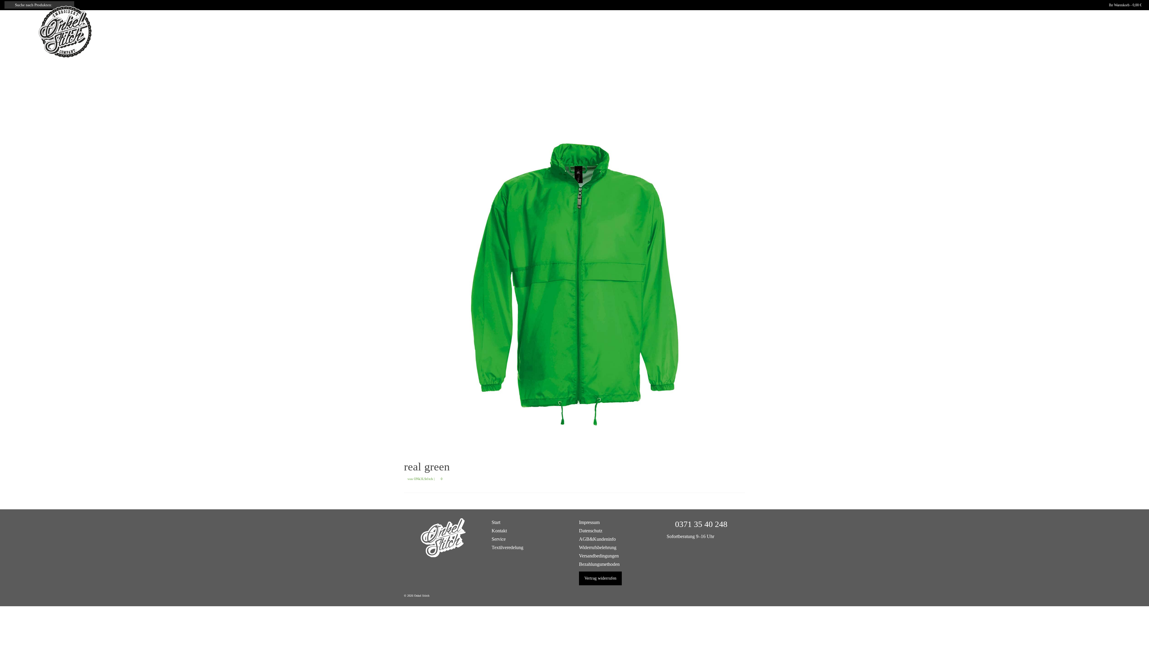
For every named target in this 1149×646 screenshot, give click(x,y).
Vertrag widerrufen (600, 578)
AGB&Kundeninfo (597, 539)
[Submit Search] (8, 5)
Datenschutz (590, 530)
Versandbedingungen (599, 555)
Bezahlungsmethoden (599, 564)
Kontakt (499, 530)
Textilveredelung (507, 547)
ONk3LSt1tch (423, 479)
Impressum (589, 522)
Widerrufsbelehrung (597, 547)
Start (496, 522)
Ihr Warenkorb (1125, 5)
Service (499, 539)
